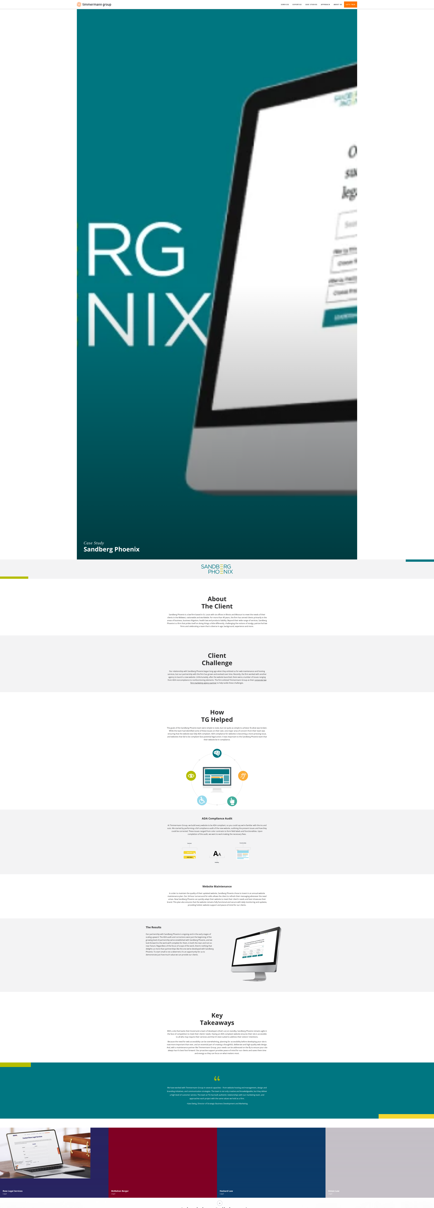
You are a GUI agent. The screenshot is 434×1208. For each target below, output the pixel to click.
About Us (338, 4)
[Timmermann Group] (94, 4)
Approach (325, 4)
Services (285, 4)
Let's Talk (350, 4)
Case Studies (311, 4)
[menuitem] (285, 4)
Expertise (297, 4)
